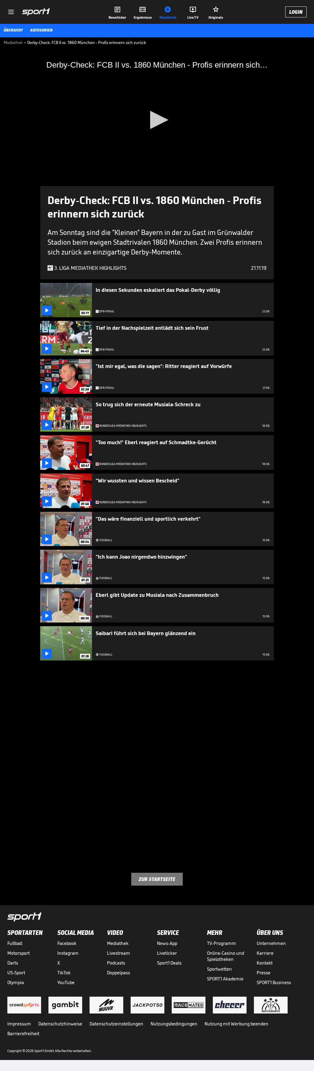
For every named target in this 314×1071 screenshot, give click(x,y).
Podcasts (116, 963)
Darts (12, 963)
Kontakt (265, 963)
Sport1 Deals (169, 963)
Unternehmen (271, 943)
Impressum (19, 1024)
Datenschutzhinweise (60, 1024)
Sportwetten (219, 969)
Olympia (15, 982)
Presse (263, 973)
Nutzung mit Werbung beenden (236, 1024)
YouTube (66, 982)
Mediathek (117, 943)
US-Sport (16, 973)
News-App (167, 943)
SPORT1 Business (274, 982)
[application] (157, 120)
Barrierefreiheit (23, 1033)
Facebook (66, 943)
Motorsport (18, 953)
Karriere (265, 953)
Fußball (14, 943)
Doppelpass (118, 973)
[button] (157, 119)
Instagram (67, 953)
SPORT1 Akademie (225, 979)
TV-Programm (221, 943)
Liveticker (167, 953)
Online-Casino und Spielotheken (225, 956)
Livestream (118, 953)
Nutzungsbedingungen (174, 1024)
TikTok (64, 973)
